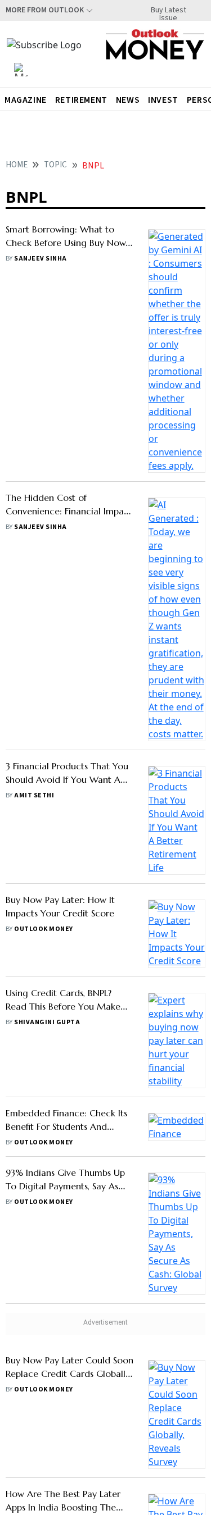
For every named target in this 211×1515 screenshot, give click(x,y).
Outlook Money (43, 858)
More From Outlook (45, 10)
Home (17, 165)
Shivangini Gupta (47, 951)
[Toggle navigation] (21, 69)
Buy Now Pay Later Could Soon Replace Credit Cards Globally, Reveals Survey (69, 1303)
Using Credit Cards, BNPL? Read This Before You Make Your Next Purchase (63, 935)
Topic (55, 165)
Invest (163, 100)
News (128, 100)
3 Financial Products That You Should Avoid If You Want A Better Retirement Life (67, 779)
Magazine (26, 100)
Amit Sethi (34, 795)
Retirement (81, 100)
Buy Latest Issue (168, 10)
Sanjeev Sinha (40, 258)
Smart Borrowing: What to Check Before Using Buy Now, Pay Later (66, 242)
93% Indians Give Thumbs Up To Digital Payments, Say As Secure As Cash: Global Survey (67, 1115)
